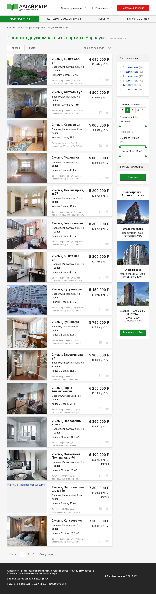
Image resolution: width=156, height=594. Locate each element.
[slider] (120, 126)
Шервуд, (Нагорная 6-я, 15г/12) (133, 312)
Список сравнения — (73, 8)
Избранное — (103, 8)
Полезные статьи (138, 18)
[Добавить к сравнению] (100, 80)
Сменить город (117, 38)
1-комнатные (132, 67)
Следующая (46, 554)
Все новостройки (133, 332)
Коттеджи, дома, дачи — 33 (64, 18)
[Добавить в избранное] (107, 80)
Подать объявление (132, 8)
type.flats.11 (132, 85)
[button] (97, 48)
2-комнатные (133, 76)
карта (32, 47)
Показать (133, 177)
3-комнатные (133, 80)
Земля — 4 (104, 18)
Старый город (132, 269)
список (16, 47)
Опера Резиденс (133, 228)
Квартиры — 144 (19, 18)
